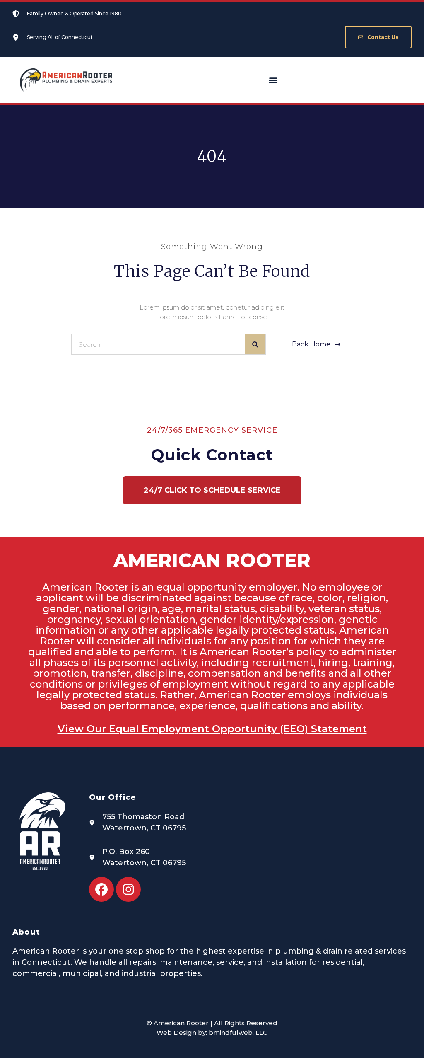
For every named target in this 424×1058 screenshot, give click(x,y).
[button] (273, 80)
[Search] (255, 344)
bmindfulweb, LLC (238, 1032)
